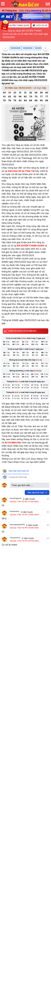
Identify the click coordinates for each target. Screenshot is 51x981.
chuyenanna (15, 538)
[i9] (25, 17)
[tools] (48, 3)
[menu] (3, 3)
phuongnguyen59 (17, 524)
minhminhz (14, 511)
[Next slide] (45, 48)
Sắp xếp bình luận (35, 492)
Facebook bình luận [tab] (18, 477)
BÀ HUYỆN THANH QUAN (17, 25)
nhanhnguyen (15, 498)
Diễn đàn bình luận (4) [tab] (19, 471)
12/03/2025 (15, 48)
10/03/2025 (40, 48)
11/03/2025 (27, 48)
